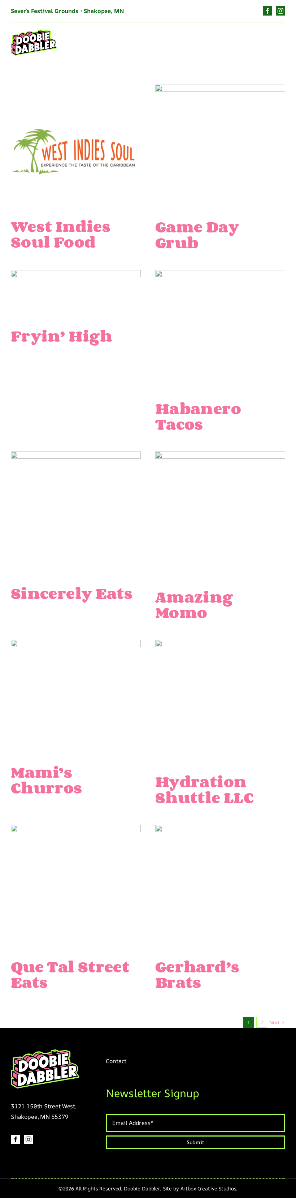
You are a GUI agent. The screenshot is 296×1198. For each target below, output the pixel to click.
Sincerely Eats (71, 593)
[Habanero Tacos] (220, 275)
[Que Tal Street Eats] (76, 830)
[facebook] (267, 11)
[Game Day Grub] (220, 90)
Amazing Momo (194, 604)
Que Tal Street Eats (70, 974)
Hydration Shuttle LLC (204, 789)
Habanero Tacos (198, 416)
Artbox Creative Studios (208, 1188)
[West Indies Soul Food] (76, 90)
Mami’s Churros (46, 780)
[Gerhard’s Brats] (220, 830)
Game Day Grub (197, 234)
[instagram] (280, 11)
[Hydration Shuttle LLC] (220, 645)
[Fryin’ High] (76, 275)
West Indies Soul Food (60, 234)
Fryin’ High (61, 336)
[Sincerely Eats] (76, 457)
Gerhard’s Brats (197, 974)
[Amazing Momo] (220, 457)
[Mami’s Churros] (76, 645)
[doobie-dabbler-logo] (34, 33)
